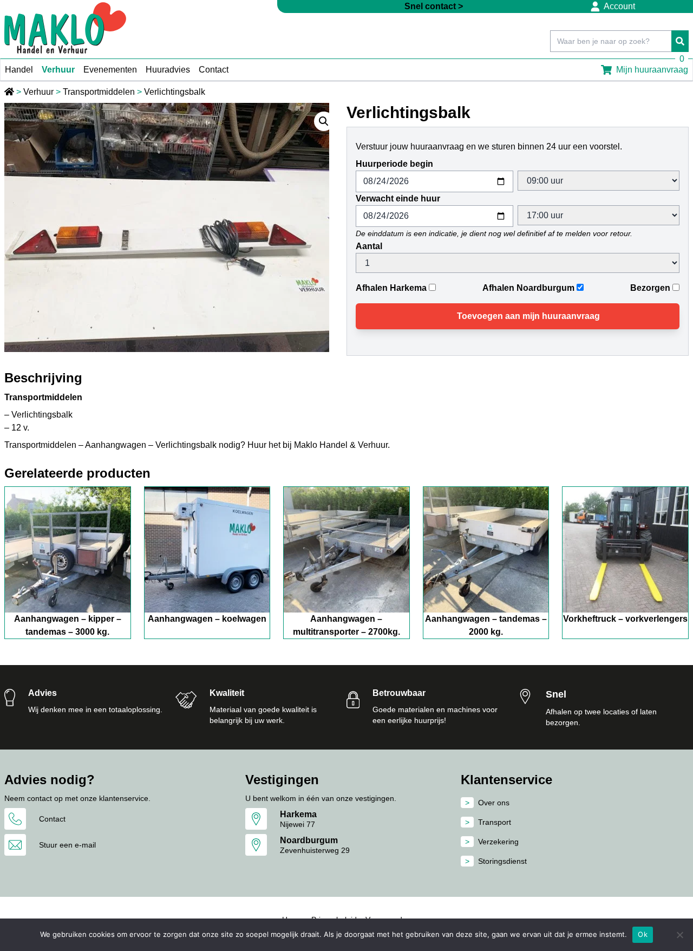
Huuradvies (168, 69)
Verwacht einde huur (398, 198)
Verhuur (58, 69)
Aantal (369, 246)
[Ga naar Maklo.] (10, 91)
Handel (19, 69)
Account (619, 6)
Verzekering (498, 841)
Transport (494, 822)
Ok (643, 934)
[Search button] (680, 41)
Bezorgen (650, 287)
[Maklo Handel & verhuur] (65, 28)
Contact (213, 69)
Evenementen (110, 69)
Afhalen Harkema (391, 287)
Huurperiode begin (394, 163)
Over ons (493, 802)
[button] (324, 121)
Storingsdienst (502, 861)
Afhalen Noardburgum (528, 287)
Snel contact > (433, 6)
